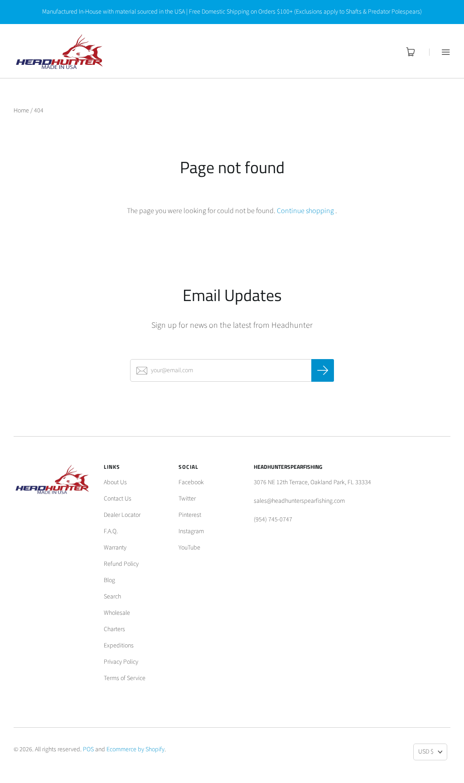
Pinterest (190, 515)
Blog (109, 580)
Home (21, 110)
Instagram (191, 531)
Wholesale (117, 613)
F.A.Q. (111, 531)
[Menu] (439, 52)
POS (88, 749)
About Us (115, 482)
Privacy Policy (121, 661)
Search (112, 596)
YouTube (189, 547)
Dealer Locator (122, 515)
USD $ (426, 751)
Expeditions (119, 645)
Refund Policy (121, 564)
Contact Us (117, 498)
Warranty (115, 547)
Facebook (191, 482)
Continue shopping (305, 211)
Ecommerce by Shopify (135, 749)
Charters (114, 629)
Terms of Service (124, 678)
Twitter (187, 498)
